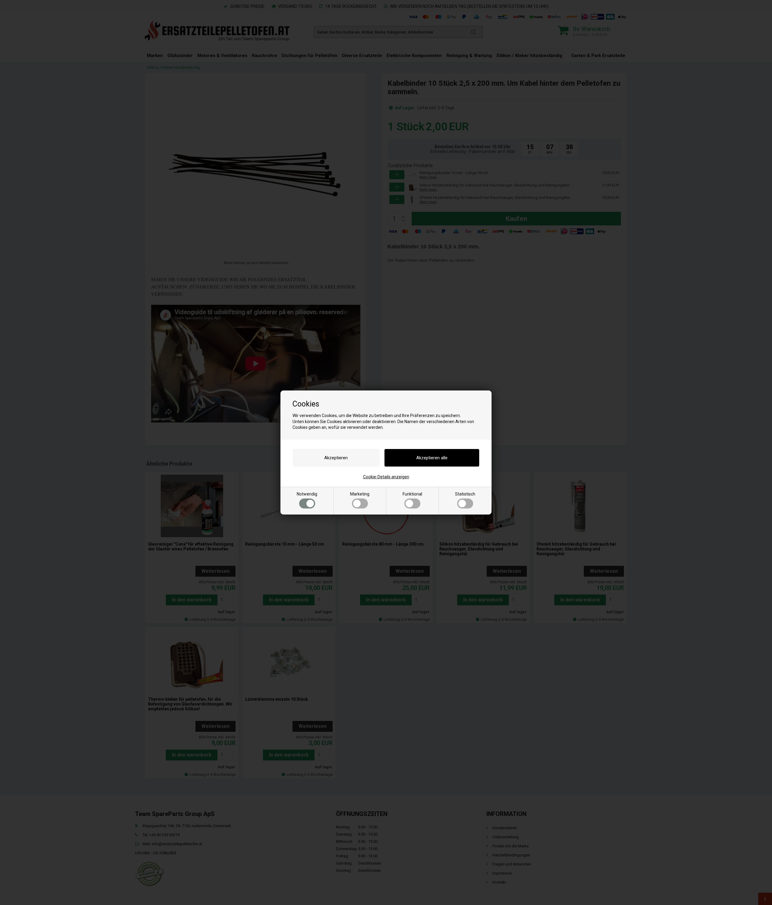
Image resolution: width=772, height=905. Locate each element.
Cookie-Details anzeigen (386, 476)
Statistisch (465, 494)
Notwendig (307, 494)
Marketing (359, 494)
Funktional (412, 494)
